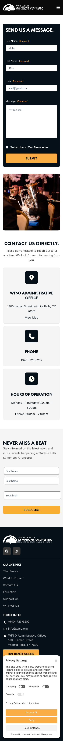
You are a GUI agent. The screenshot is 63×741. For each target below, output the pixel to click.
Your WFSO (11, 606)
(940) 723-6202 (31, 360)
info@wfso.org (18, 628)
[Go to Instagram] (16, 551)
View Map (31, 317)
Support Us (11, 599)
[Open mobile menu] (58, 7)
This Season (11, 571)
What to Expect (13, 578)
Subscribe (32, 510)
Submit (31, 158)
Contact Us (10, 585)
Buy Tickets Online (21, 653)
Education (9, 592)
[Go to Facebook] (7, 551)
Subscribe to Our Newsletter (29, 147)
